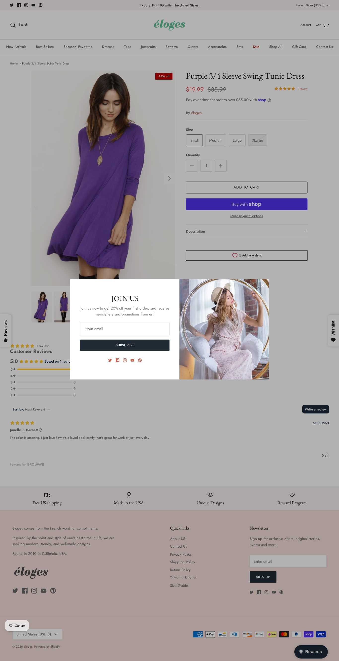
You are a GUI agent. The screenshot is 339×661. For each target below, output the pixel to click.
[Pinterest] (140, 360)
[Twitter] (110, 360)
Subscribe (125, 345)
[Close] (262, 285)
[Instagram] (125, 360)
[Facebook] (117, 360)
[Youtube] (132, 360)
